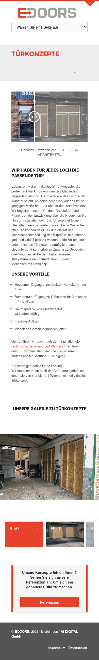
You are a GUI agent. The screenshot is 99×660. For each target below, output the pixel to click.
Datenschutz (78, 647)
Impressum (56, 647)
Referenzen (49, 602)
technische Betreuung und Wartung (37, 346)
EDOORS (22, 631)
